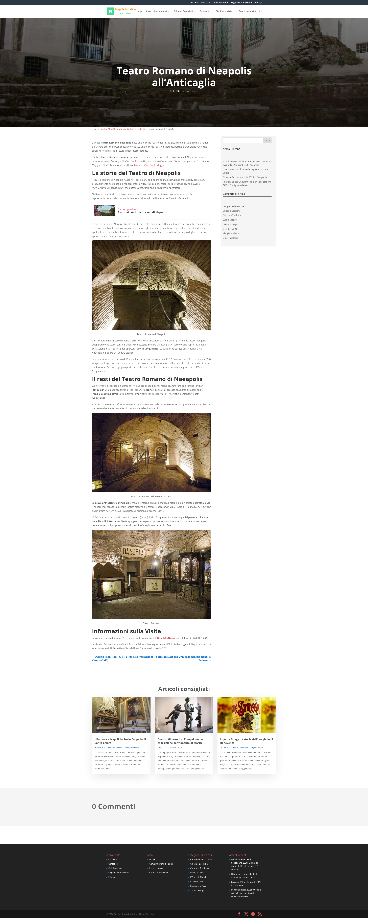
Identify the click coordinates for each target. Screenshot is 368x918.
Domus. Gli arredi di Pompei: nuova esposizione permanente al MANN (180, 741)
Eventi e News (230, 219)
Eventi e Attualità (247, 11)
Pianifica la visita (224, 11)
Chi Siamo (193, 3)
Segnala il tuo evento (241, 3)
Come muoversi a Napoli (161, 863)
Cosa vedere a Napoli (156, 11)
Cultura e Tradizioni (183, 11)
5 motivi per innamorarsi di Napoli (141, 212)
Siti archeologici (230, 237)
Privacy (258, 3)
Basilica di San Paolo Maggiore (150, 165)
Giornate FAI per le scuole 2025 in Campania (245, 177)
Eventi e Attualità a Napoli (112, 129)
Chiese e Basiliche (231, 210)
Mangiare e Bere (231, 233)
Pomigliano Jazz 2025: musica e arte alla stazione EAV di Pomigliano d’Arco (246, 893)
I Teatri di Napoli (231, 224)
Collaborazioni (221, 3)
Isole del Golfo (230, 228)
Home (139, 11)
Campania (204, 11)
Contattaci (206, 3)
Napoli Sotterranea (168, 638)
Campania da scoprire (233, 206)
